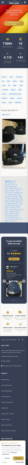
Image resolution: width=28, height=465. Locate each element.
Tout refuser (4, 462)
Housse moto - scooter (7, 413)
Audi (3, 81)
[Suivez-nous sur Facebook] (19, 339)
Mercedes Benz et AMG (15, 94)
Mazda (19, 89)
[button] (4, 281)
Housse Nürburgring (6, 391)
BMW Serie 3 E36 (13, 204)
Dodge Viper (12, 207)
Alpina (3, 77)
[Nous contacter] (25, 2)
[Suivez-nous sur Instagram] (22, 339)
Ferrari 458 (12, 211)
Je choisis (7, 458)
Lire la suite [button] (9, 278)
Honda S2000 (10, 219)
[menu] (3, 2)
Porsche (19, 98)
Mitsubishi (4, 98)
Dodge (21, 81)
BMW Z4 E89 (15, 200)
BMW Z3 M (15, 196)
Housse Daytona (5, 396)
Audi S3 (9, 194)
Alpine (11, 77)
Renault (4, 102)
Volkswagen (18, 102)
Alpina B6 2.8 (5, 114)
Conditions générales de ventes (9, 356)
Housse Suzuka (5, 419)
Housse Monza (5, 379)
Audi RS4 (14, 194)
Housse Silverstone (6, 385)
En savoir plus (20, 462)
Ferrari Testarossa (14, 209)
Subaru (10, 102)
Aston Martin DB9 (13, 188)
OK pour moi (18, 458)
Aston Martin (19, 77)
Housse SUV (4, 408)
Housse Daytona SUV (7, 402)
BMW (8, 81)
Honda (14, 85)
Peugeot (12, 98)
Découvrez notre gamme (14, 23)
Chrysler (15, 81)
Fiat (9, 85)
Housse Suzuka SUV (6, 425)
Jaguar (21, 85)
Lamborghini (5, 89)
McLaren (4, 94)
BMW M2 (12, 202)
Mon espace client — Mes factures (12, 366)
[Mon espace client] (21, 2)
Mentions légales (5, 361)
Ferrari (3, 85)
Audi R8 (11, 192)
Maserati (13, 89)
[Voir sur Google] (7, 267)
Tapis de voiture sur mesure (8, 430)
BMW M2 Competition (13, 198)
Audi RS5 (16, 192)
